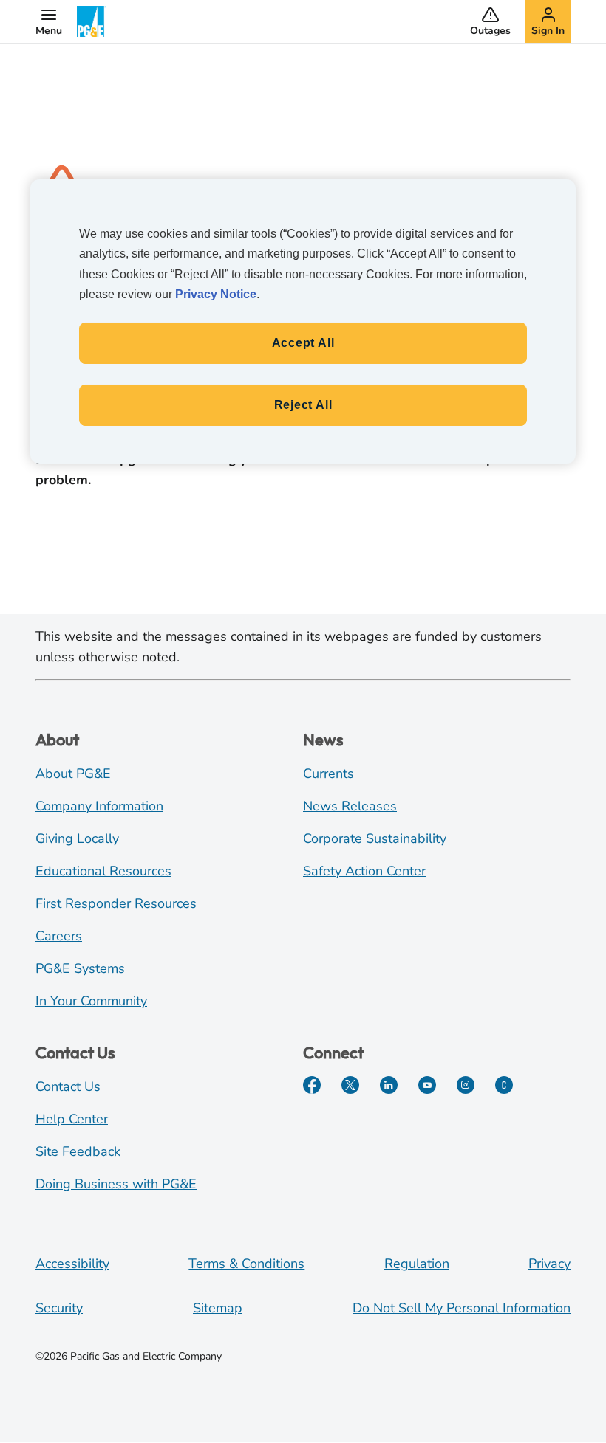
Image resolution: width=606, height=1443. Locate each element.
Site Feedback (77, 1151)
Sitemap (217, 1308)
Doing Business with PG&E (116, 1184)
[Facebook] (312, 1085)
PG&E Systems (80, 968)
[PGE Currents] (504, 1085)
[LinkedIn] (388, 1085)
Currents (328, 773)
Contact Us (68, 1086)
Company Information (99, 806)
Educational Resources (103, 871)
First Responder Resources (116, 903)
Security (59, 1308)
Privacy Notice (215, 294)
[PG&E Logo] (91, 21)
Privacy (549, 1263)
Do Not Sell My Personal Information (462, 1308)
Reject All (303, 405)
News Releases (350, 806)
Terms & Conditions (246, 1263)
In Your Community (91, 1001)
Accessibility (72, 1263)
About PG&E (73, 773)
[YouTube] (427, 1085)
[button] (49, 21)
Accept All (303, 343)
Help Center (71, 1119)
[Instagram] (465, 1085)
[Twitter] (350, 1085)
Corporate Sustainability (374, 838)
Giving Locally (77, 838)
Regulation (416, 1263)
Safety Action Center (364, 871)
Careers (58, 936)
